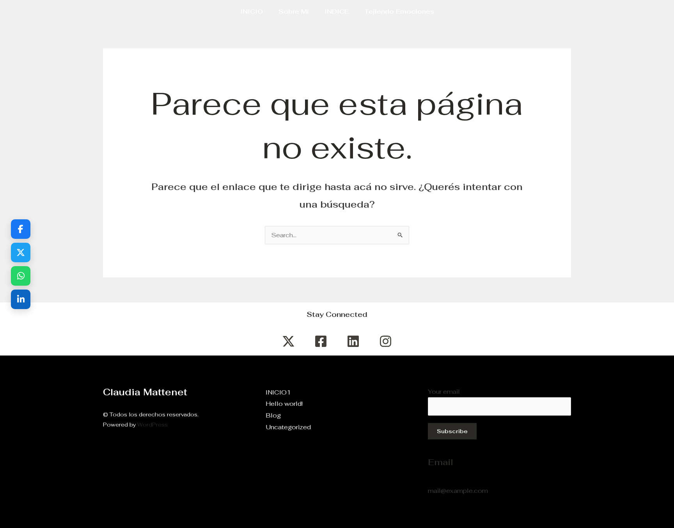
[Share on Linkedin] (20, 299)
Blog (273, 415)
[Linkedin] (353, 341)
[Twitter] (288, 341)
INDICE (337, 11)
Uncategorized (288, 427)
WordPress (152, 424)
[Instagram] (385, 341)
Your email (444, 392)
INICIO (251, 11)
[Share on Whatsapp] (20, 276)
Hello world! (284, 404)
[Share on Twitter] (20, 252)
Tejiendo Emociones (399, 11)
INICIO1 (278, 392)
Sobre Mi (293, 11)
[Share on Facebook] (20, 229)
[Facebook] (320, 341)
